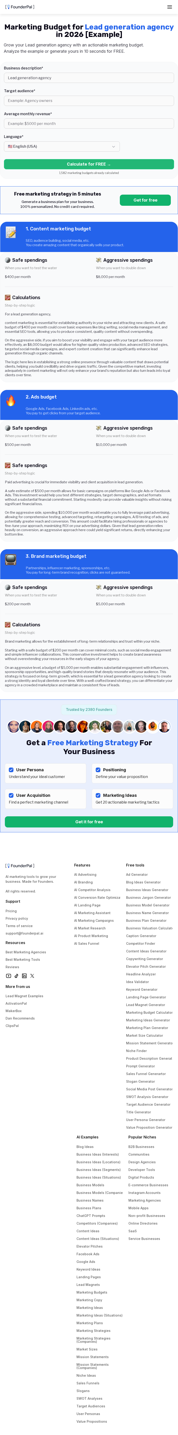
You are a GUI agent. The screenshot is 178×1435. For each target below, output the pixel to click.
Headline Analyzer (141, 974)
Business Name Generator (147, 913)
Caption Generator (141, 936)
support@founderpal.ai (24, 933)
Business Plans (88, 1208)
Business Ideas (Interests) (97, 1154)
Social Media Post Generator (149, 1089)
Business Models (90, 1185)
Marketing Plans (89, 1323)
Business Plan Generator (146, 920)
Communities (138, 1154)
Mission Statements (92, 1357)
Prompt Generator (140, 1066)
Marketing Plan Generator (147, 1028)
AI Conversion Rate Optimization (100, 897)
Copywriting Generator (144, 959)
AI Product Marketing (91, 936)
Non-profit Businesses (146, 1216)
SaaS (132, 1231)
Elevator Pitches (89, 1246)
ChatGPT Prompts (90, 1216)
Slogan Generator (140, 1081)
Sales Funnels (87, 1383)
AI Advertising (85, 874)
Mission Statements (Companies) (93, 1366)
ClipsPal (12, 1026)
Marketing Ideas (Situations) (99, 1315)
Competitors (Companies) (97, 1223)
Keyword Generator (141, 989)
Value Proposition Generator (149, 1127)
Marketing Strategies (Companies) (93, 1339)
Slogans (83, 1391)
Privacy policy (17, 918)
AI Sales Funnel (86, 943)
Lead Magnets (88, 1285)
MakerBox (14, 1011)
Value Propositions (91, 1421)
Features (82, 865)
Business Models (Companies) (101, 1193)
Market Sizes (87, 1349)
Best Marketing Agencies (26, 952)
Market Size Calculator (144, 1035)
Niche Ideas (86, 1375)
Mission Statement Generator (150, 1043)
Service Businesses (144, 1239)
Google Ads (85, 1262)
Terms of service (19, 926)
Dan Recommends (20, 1018)
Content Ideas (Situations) (97, 1239)
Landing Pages (88, 1277)
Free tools (135, 865)
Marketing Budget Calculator (149, 1012)
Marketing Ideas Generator (148, 1020)
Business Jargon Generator (148, 897)
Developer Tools (141, 1170)
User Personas (88, 1414)
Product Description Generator (150, 1058)
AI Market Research (90, 928)
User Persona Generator (145, 1120)
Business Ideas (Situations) (98, 1177)
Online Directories (143, 1223)
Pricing (11, 911)
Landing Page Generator (146, 997)
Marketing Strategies (93, 1331)
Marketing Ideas (89, 1308)
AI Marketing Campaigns (94, 920)
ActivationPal (16, 1003)
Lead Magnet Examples (24, 996)
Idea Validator (137, 982)
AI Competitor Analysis (92, 890)
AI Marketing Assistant (92, 913)
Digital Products (141, 1177)
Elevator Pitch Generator (146, 966)
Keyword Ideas (88, 1269)
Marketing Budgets (91, 1292)
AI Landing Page (87, 905)
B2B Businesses (141, 1147)
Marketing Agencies (144, 1200)
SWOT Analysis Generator (147, 1097)
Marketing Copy (89, 1300)
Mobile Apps (138, 1208)
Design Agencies (142, 1162)
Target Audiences (90, 1406)
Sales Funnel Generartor (146, 1074)
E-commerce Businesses (148, 1185)
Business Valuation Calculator (150, 928)
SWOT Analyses (89, 1398)
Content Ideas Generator (146, 951)
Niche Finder (136, 1051)
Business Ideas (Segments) (98, 1170)
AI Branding (83, 882)
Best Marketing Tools (23, 959)
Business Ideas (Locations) (98, 1162)
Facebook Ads (87, 1254)
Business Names (90, 1200)
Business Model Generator (147, 905)
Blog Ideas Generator (143, 882)
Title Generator (138, 1112)
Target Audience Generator (148, 1104)
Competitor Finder (140, 943)
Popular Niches (142, 1137)
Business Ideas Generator (147, 890)
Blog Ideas (85, 1147)
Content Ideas (87, 1231)
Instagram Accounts (144, 1193)
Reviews (12, 967)
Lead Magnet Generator (145, 1005)
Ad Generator (137, 874)
